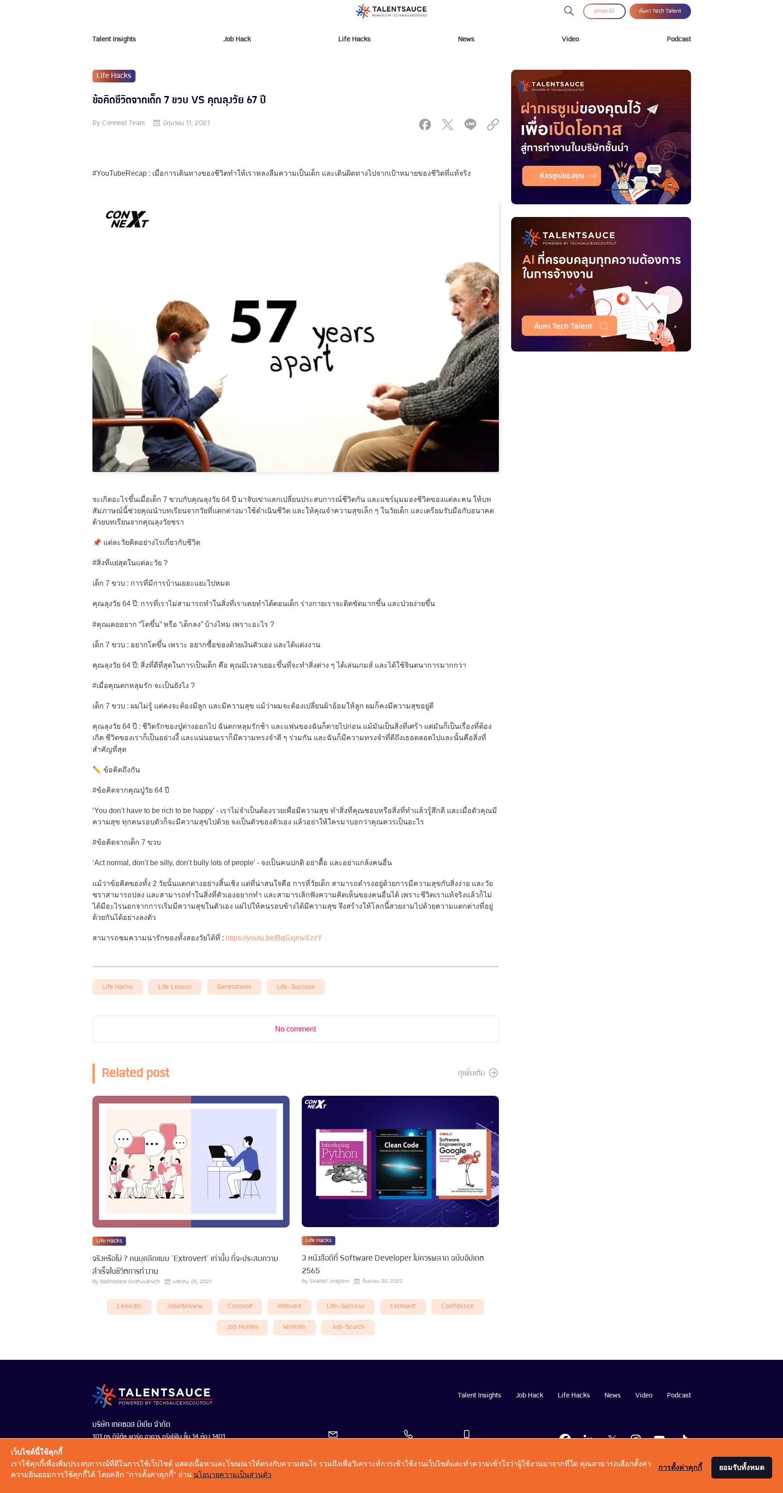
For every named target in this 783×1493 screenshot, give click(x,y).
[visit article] (191, 1162)
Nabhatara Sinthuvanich (130, 1282)
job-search (348, 1327)
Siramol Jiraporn (329, 1281)
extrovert (403, 1306)
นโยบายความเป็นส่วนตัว (232, 1474)
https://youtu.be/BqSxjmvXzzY (274, 938)
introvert (289, 1306)
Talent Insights (114, 39)
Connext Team (123, 123)
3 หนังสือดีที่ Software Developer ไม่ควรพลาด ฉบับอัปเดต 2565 (393, 1265)
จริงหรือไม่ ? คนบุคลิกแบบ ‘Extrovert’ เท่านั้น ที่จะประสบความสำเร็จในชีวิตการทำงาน (185, 1265)
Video (570, 39)
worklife (294, 1327)
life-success (296, 987)
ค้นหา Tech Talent (660, 11)
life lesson (175, 987)
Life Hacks (354, 39)
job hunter (242, 1327)
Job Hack (237, 39)
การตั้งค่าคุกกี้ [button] (680, 1467)
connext (240, 1306)
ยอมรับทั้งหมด (741, 1467)
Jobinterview (185, 1306)
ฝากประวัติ (604, 11)
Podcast (679, 39)
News (466, 39)
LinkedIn (129, 1306)
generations (234, 987)
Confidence (457, 1306)
